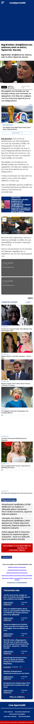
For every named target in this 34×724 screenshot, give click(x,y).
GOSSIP (4, 87)
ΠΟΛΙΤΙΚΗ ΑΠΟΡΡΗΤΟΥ (22, 712)
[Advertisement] (17, 23)
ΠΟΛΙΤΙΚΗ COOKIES (10, 716)
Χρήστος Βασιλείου (11, 87)
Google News (12, 548)
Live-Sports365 (17, 705)
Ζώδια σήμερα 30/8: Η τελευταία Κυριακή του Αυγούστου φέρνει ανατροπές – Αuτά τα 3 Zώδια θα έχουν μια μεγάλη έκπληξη (16, 535)
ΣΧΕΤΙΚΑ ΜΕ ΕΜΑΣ (24, 716)
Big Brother (7, 557)
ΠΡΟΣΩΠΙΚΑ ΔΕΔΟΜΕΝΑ (17, 714)
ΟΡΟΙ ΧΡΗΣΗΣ (8, 712)
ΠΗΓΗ (30, 298)
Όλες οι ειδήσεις (17, 697)
